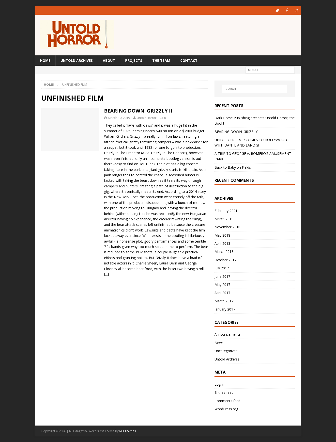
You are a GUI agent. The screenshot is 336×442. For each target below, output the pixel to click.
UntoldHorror (146, 117)
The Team (161, 60)
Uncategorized (226, 350)
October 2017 (225, 260)
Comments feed (227, 400)
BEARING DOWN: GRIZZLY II (138, 110)
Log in (219, 384)
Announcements (227, 334)
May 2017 (222, 284)
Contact (189, 60)
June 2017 (222, 276)
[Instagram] (296, 10)
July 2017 (221, 268)
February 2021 (225, 210)
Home (45, 60)
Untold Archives (77, 60)
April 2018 (222, 243)
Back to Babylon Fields (232, 167)
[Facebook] (287, 10)
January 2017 (224, 309)
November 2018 (227, 227)
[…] (106, 274)
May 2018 (222, 235)
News (219, 342)
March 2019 (223, 218)
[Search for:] (270, 69)
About (109, 60)
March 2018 (223, 251)
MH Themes (127, 431)
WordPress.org (226, 409)
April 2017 (222, 292)
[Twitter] (277, 10)
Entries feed (223, 392)
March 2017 (223, 301)
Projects (133, 60)
